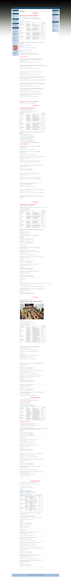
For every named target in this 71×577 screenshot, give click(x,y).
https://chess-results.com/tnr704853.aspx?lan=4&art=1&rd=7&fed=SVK (32, 351)
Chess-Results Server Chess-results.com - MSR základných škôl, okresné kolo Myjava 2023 (34, 286)
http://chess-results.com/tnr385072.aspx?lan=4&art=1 (30, 545)
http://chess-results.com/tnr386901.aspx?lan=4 (25, 564)
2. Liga (13, 15)
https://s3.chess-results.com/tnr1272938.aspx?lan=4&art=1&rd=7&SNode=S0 (28, 47)
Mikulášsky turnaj (15, 24)
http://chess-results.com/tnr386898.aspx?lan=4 (25, 565)
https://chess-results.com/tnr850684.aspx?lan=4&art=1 (30, 254)
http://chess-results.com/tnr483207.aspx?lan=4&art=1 (27, 450)
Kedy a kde (54, 16)
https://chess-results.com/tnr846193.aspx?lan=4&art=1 (28, 268)
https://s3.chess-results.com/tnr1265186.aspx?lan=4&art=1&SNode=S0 (31, 68)
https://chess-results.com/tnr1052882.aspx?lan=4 (29, 141)
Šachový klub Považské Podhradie (34, 2)
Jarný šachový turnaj (15, 25)
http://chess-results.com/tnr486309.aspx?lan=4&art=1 (30, 474)
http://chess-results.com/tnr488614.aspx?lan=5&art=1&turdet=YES (31, 469)
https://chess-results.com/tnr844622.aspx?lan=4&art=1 (30, 250)
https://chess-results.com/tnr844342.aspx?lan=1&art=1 (27, 275)
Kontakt (53, 17)
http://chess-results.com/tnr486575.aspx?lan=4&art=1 (28, 464)
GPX (53, 31)
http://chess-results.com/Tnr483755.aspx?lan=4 (29, 404)
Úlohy (53, 19)
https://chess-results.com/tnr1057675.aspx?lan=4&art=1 (30, 149)
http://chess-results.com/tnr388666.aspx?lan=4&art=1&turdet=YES (31, 558)
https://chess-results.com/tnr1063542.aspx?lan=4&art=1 (30, 154)
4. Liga (13, 17)
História (13, 11)
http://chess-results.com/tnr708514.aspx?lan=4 (29, 322)
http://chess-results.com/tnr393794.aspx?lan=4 (25, 526)
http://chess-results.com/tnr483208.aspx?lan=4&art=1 (28, 449)
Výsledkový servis (15, 12)
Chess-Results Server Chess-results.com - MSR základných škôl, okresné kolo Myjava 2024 (33, 192)
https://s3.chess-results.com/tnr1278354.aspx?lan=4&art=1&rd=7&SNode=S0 (32, 91)
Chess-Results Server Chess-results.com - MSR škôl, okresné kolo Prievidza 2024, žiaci (31, 177)
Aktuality (54, 20)
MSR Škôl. (22, 11)
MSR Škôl (54, 11)
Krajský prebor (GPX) (55, 12)
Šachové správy (54, 30)
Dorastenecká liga (55, 13)
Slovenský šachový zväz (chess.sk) (25, 208)
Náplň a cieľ (54, 15)
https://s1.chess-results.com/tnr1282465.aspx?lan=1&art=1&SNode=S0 (31, 86)
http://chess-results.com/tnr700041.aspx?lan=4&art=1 (30, 395)
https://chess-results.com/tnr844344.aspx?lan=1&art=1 (28, 276)
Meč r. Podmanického (15, 26)
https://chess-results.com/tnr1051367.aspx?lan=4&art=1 (28, 186)
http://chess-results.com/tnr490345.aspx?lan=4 (28, 435)
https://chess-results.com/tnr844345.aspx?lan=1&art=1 (28, 293)
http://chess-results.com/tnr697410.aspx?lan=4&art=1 (27, 368)
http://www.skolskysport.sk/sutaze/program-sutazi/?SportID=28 (31, 400)
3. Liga (13, 16)
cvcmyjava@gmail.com (38, 283)
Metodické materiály (55, 18)
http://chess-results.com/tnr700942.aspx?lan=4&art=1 (28, 367)
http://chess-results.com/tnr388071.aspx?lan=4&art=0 (29, 540)
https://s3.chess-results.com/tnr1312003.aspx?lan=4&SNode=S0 (32, 18)
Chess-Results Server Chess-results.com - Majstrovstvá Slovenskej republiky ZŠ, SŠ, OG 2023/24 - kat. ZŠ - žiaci (36, 207)
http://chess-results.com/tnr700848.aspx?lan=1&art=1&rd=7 (28, 381)
